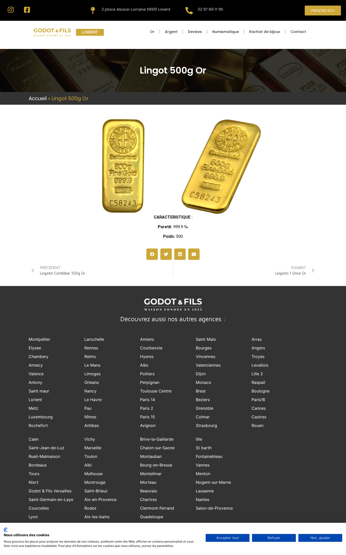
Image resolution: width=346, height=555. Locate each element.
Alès (144, 365)
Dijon (201, 373)
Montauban (151, 456)
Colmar (203, 416)
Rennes (91, 347)
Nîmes (90, 416)
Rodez (90, 508)
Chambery (38, 356)
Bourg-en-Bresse (156, 465)
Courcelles (39, 508)
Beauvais (148, 490)
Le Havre (93, 399)
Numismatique (225, 31)
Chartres (148, 499)
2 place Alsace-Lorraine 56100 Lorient (136, 9)
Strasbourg (206, 425)
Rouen (257, 425)
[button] (152, 254)
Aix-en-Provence (100, 499)
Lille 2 (257, 373)
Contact (298, 31)
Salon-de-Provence (214, 508)
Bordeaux (38, 465)
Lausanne (205, 490)
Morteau (148, 482)
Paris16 (258, 399)
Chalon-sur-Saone (157, 447)
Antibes (91, 425)
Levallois (260, 365)
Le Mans (92, 365)
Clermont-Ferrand (157, 508)
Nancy (90, 390)
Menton (203, 473)
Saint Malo (206, 339)
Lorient (35, 399)
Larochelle (94, 339)
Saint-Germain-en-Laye (51, 499)
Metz (33, 408)
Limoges (92, 373)
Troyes (258, 356)
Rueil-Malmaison (44, 456)
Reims (90, 356)
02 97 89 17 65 (210, 9)
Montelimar (151, 473)
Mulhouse (93, 473)
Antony (35, 382)
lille (199, 439)
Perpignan (149, 382)
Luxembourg (41, 416)
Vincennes (205, 356)
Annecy (36, 365)
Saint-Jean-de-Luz (46, 447)
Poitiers (147, 373)
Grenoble (204, 408)
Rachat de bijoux (264, 31)
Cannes (259, 408)
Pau (87, 408)
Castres (259, 416)
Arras (257, 339)
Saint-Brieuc (96, 490)
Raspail (258, 382)
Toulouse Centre (155, 390)
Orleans (91, 382)
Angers (258, 347)
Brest (201, 390)
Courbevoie (151, 347)
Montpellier (39, 339)
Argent (171, 31)
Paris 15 (147, 416)
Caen (34, 439)
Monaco (203, 382)
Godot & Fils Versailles (50, 490)
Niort (34, 482)
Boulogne (261, 390)
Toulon (90, 456)
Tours (34, 473)
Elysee (35, 347)
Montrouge (94, 482)
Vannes (202, 465)
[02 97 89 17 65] (189, 10)
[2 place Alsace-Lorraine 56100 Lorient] (93, 10)
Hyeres (146, 356)
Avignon (148, 425)
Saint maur (39, 390)
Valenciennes (208, 365)
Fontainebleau (209, 456)
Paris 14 (147, 399)
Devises (195, 31)
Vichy (89, 439)
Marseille (92, 447)
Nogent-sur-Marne (213, 482)
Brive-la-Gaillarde (157, 439)
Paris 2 (146, 408)
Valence (36, 373)
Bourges (204, 347)
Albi (88, 465)
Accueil (38, 98)
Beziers (203, 399)
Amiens (147, 339)
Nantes (202, 499)
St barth (204, 447)
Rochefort (38, 425)
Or (152, 31)
